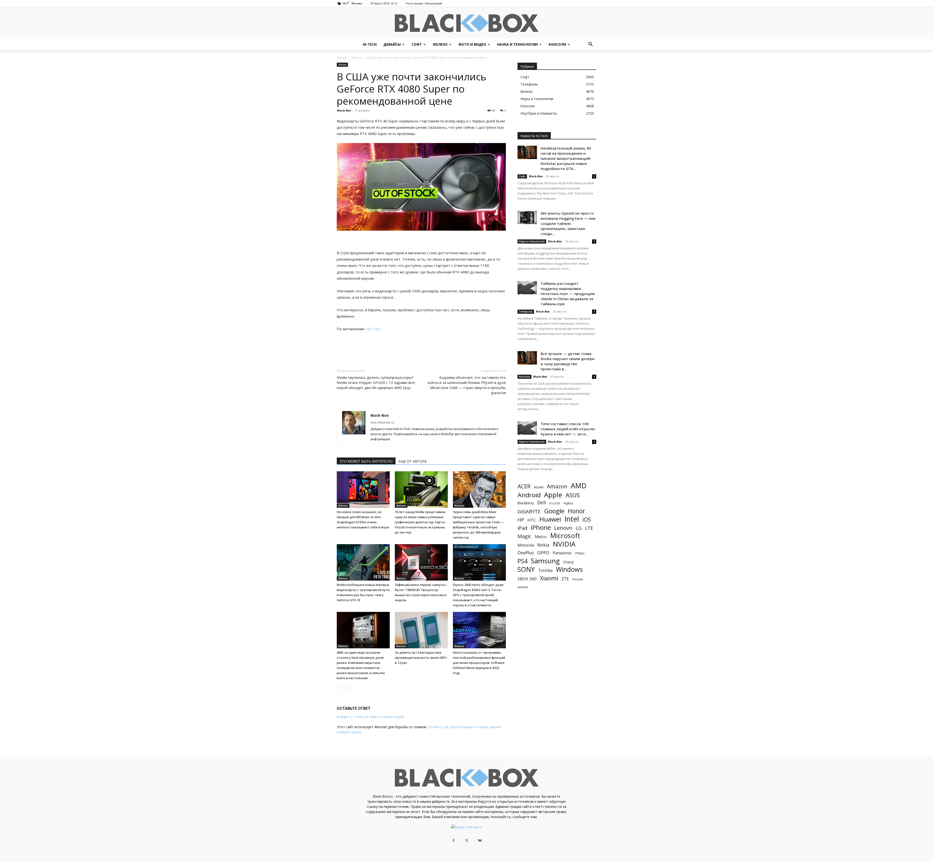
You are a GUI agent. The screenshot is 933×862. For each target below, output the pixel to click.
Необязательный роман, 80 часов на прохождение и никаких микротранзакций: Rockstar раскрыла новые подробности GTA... (566, 158)
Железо (440, 44)
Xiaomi (549, 578)
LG (579, 528)
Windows (569, 569)
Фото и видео (472, 44)
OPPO (543, 552)
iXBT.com (372, 328)
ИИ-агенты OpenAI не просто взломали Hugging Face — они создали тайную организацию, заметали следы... (568, 223)
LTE (589, 528)
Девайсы (392, 44)
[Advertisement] (421, 345)
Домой (342, 58)
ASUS (573, 495)
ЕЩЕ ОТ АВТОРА (412, 461)
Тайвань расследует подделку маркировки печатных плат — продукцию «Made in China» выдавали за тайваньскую (568, 293)
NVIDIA (564, 544)
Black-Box (344, 110)
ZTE (565, 578)
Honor (576, 511)
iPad (522, 528)
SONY (526, 569)
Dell (541, 502)
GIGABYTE (529, 511)
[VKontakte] (479, 840)
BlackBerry (526, 503)
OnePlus (526, 552)
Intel (571, 519)
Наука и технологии (517, 44)
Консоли (557, 44)
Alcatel (539, 487)
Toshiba (545, 570)
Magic (524, 536)
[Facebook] (453, 840)
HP (521, 519)
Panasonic (562, 552)
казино (523, 587)
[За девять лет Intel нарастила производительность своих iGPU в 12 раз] (421, 630)
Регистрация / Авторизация (424, 3)
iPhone (541, 527)
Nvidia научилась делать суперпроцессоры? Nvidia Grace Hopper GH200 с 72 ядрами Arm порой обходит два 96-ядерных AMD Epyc (376, 382)
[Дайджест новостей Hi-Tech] (466, 23)
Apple (553, 494)
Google (554, 511)
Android (529, 495)
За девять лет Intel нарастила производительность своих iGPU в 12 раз (421, 657)
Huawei (550, 519)
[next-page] (348, 688)
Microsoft (565, 535)
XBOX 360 (527, 578)
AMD (579, 485)
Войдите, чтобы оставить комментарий (370, 716)
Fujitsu (568, 503)
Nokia (543, 545)
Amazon (557, 486)
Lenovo (563, 527)
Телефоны (526, 311)
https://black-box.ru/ (382, 422)
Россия (577, 579)
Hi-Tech (370, 44)
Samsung (545, 560)
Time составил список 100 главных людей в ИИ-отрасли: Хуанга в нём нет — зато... (568, 428)
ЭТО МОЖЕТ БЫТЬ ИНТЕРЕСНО (366, 461)
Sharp (568, 561)
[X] (466, 840)
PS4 (522, 561)
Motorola (526, 545)
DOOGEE (554, 503)
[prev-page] (340, 688)
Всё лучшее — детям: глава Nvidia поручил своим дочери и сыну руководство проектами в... (568, 361)
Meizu (541, 536)
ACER (524, 486)
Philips (580, 553)
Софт (417, 44)
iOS (586, 519)
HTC (531, 520)
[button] (590, 44)
